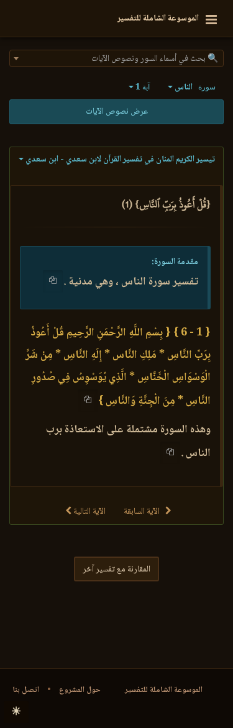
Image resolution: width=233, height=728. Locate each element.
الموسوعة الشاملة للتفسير (164, 690)
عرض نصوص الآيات (117, 111)
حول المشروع (80, 690)
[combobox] (116, 58)
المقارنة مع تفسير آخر (116, 569)
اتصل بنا (25, 690)
